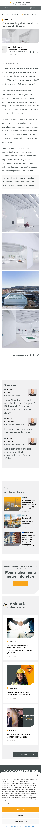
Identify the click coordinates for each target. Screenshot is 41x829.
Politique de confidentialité (27, 826)
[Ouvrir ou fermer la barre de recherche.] (3, 3)
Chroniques (20, 8)
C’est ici (19, 583)
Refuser (20, 815)
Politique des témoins (11, 826)
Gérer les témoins (20, 821)
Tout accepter (20, 809)
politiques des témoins (25, 803)
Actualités (6, 8)
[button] (38, 775)
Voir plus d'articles (23, 754)
